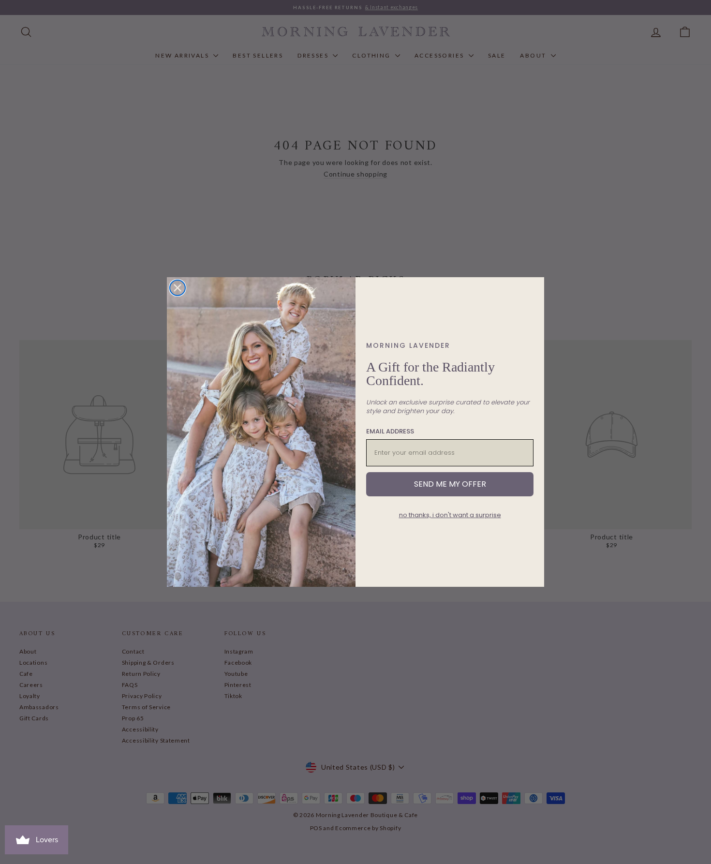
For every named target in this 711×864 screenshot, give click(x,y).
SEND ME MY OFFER (450, 484)
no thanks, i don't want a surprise (450, 515)
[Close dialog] (177, 288)
